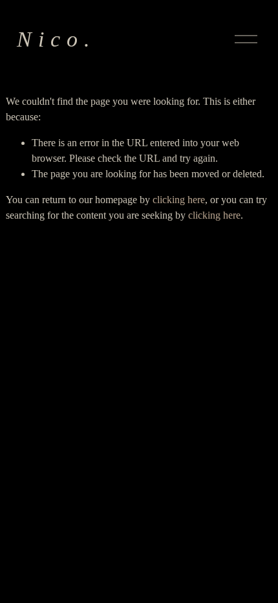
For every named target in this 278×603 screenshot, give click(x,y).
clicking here (179, 199)
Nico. (56, 39)
